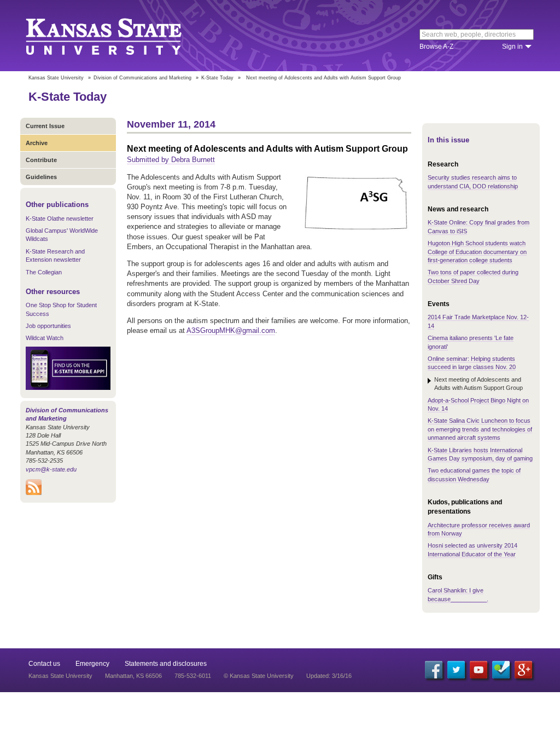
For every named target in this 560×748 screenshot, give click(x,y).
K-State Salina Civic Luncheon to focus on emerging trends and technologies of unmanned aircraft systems (480, 429)
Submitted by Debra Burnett (171, 160)
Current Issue (45, 126)
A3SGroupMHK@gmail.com (230, 330)
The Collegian (44, 272)
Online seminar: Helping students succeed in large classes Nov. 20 (472, 362)
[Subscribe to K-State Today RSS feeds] (34, 493)
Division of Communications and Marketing (142, 77)
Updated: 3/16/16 (329, 675)
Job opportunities (48, 326)
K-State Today (217, 77)
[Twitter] (456, 669)
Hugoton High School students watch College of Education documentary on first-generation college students (477, 251)
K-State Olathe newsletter (60, 218)
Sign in (512, 46)
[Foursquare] (501, 669)
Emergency (92, 664)
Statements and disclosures (166, 664)
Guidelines (41, 177)
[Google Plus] (523, 669)
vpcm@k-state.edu (51, 469)
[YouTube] (478, 669)
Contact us (44, 664)
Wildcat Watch (44, 338)
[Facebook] (433, 669)
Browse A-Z (436, 46)
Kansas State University (117, 35)
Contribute (41, 160)
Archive (37, 143)
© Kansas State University (259, 675)
